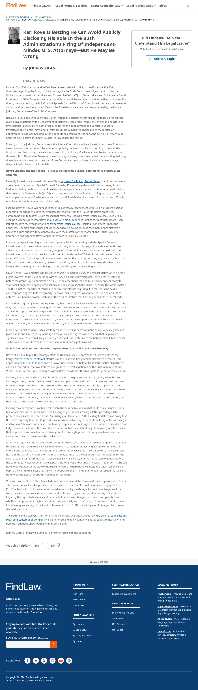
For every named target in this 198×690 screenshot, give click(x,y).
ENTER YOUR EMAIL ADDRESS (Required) (27, 638)
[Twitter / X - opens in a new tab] (44, 661)
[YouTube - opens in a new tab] (36, 661)
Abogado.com (164, 618)
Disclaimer (34, 680)
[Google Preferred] (69, 661)
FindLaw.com (164, 593)
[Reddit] (61, 661)
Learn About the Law (123, 612)
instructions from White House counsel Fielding (63, 224)
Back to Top (100, 561)
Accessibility (79, 599)
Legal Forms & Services (124, 593)
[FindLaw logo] (17, 5)
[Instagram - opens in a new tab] (53, 661)
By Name (77, 641)
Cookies (49, 680)
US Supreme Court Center (17, 17)
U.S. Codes (117, 629)
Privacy (20, 680)
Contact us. (36, 612)
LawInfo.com (164, 631)
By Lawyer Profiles (82, 635)
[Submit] (53, 644)
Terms (9, 680)
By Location (78, 624)
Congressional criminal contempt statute (30, 359)
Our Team (78, 593)
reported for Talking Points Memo (80, 181)
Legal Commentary (42, 17)
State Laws (117, 618)
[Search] (188, 5)
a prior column (110, 397)
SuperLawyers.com (167, 606)
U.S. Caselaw (118, 624)
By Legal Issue (80, 629)
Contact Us (78, 605)
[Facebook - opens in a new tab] (27, 661)
